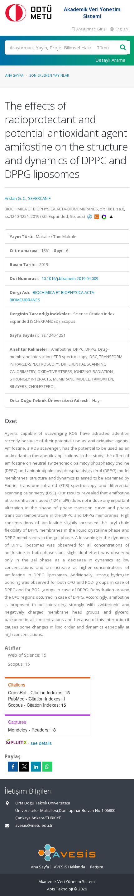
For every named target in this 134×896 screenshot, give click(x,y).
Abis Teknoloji (60, 889)
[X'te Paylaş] (24, 767)
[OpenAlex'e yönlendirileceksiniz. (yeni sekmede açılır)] (111, 216)
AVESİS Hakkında (69, 867)
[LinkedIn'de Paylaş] (36, 767)
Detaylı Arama (110, 60)
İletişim (96, 867)
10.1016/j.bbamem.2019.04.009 (69, 278)
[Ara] (123, 48)
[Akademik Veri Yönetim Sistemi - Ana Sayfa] (30, 12)
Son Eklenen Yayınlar (49, 75)
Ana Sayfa (14, 75)
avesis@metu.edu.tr (34, 825)
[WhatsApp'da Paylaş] (47, 767)
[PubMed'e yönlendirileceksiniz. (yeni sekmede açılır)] (90, 216)
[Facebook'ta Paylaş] (13, 767)
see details (41, 743)
